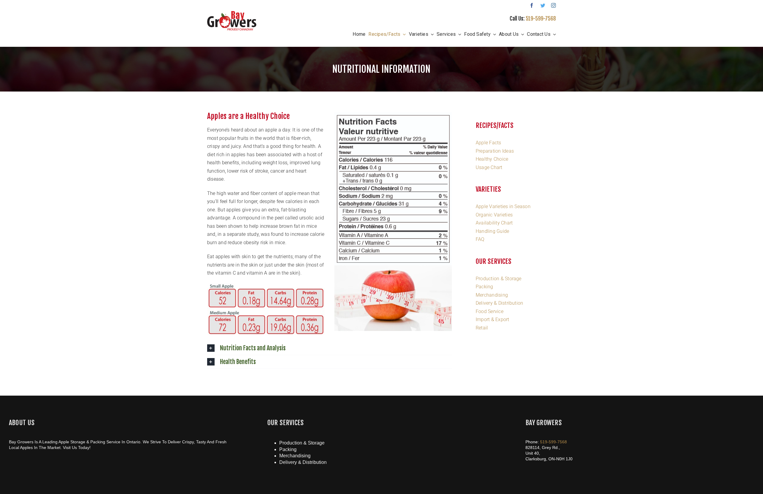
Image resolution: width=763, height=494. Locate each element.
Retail (482, 328)
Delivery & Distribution (499, 303)
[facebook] (531, 5)
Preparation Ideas (495, 151)
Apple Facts (488, 142)
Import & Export (492, 319)
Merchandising (492, 295)
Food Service (489, 311)
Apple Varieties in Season (503, 206)
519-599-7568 (541, 18)
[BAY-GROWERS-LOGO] (231, 13)
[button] (329, 348)
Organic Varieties (494, 215)
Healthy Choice (492, 159)
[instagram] (553, 5)
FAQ (480, 239)
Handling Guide (492, 231)
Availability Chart (494, 223)
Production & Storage (499, 278)
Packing (484, 286)
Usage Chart (489, 167)
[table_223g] (393, 114)
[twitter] (542, 5)
